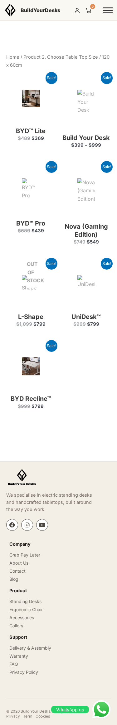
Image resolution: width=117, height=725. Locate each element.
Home (12, 57)
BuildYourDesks (40, 10)
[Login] (77, 10)
